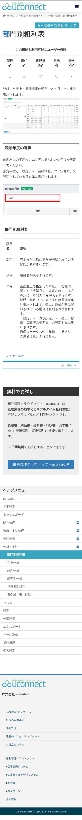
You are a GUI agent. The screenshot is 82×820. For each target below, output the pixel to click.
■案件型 (10, 782)
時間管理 (11, 728)
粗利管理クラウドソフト (20, 758)
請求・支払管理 (13, 530)
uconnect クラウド (17, 711)
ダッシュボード (13, 514)
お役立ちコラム (15, 744)
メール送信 (10, 634)
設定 (6, 610)
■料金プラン (13, 791)
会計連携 (9, 538)
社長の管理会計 (15, 720)
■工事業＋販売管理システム (22, 774)
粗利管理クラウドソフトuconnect (39, 464)
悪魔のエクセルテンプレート (23, 736)
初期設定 (9, 506)
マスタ (7, 602)
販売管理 (9, 522)
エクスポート (12, 626)
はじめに (9, 498)
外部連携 (9, 618)
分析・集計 (17, 355)
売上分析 (66, 365)
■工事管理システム (17, 766)
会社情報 (11, 799)
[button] (76, 6)
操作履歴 (9, 642)
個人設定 (9, 650)
